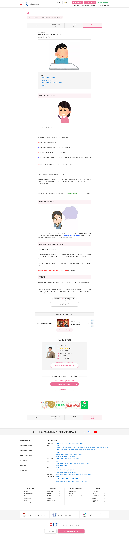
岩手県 (65, 443)
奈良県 (69, 472)
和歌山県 (74, 472)
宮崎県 (73, 481)
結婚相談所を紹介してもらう (26, 450)
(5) (73, 25)
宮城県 (69, 443)
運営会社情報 (50, 491)
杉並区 (61, 449)
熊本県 (65, 481)
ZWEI (70, 495)
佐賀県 (57, 481)
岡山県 (65, 474)
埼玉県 (57, 456)
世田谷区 (102, 447)
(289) (92, 25)
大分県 (69, 481)
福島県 (81, 443)
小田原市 (58, 454)
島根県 (61, 474)
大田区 (97, 447)
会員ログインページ (96, 495)
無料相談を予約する (72, 531)
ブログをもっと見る (63, 330)
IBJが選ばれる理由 (84, 5)
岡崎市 (61, 463)
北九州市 (58, 478)
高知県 (89, 474)
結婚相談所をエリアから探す (26, 445)
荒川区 (72, 449)
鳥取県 (57, 474)
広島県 (69, 474)
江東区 (85, 447)
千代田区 (58, 447)
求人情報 (49, 495)
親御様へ (26, 500)
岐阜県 (57, 465)
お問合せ (49, 498)
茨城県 (65, 456)
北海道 (57, 443)
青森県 (61, 443)
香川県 (81, 474)
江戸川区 (93, 449)
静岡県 (61, 465)
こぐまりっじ (38, 8)
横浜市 (80, 454)
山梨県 (57, 458)
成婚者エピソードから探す (26, 455)
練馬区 (80, 449)
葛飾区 (88, 449)
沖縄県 (82, 481)
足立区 (84, 449)
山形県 (77, 443)
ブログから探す (23, 470)
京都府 (61, 472)
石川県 (73, 458)
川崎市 (62, 454)
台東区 (77, 447)
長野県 (65, 458)
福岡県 (57, 476)
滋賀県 (65, 472)
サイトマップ (95, 491)
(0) (55, 25)
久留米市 (63, 478)
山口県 (73, 474)
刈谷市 (70, 463)
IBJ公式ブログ (105, 5)
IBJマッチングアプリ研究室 (96, 501)
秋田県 (73, 443)
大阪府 (57, 467)
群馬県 (73, 456)
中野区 (57, 449)
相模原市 (67, 454)
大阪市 (57, 469)
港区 (66, 447)
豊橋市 (82, 463)
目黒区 (93, 447)
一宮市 (57, 463)
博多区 (76, 478)
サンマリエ (71, 493)
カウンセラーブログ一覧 (46, 8)
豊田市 (78, 463)
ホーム (21, 8)
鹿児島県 (78, 481)
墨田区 (81, 447)
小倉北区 (72, 478)
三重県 (65, 465)
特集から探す (23, 465)
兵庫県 (57, 472)
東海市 (74, 463)
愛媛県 (85, 474)
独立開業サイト (95, 498)
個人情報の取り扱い (51, 500)
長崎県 (61, 481)
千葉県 (61, 456)
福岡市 (67, 478)
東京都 (57, 445)
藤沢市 (71, 454)
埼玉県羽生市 (33, 8)
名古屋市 (87, 463)
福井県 (77, 458)
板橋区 (76, 449)
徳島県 (77, 474)
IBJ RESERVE (95, 493)
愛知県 (57, 460)
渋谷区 (106, 447)
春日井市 (66, 463)
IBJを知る (76, 5)
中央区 (62, 447)
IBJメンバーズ (72, 491)
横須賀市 (76, 454)
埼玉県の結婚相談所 (26, 8)
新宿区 (69, 447)
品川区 (89, 447)
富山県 (69, 458)
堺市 (61, 469)
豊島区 (65, 449)
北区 (69, 449)
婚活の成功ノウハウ (96, 5)
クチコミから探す (24, 460)
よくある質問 (27, 502)
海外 (86, 481)
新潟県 (61, 458)
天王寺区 (72, 469)
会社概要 (49, 493)
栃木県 (69, 456)
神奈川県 (58, 452)
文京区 (73, 447)
